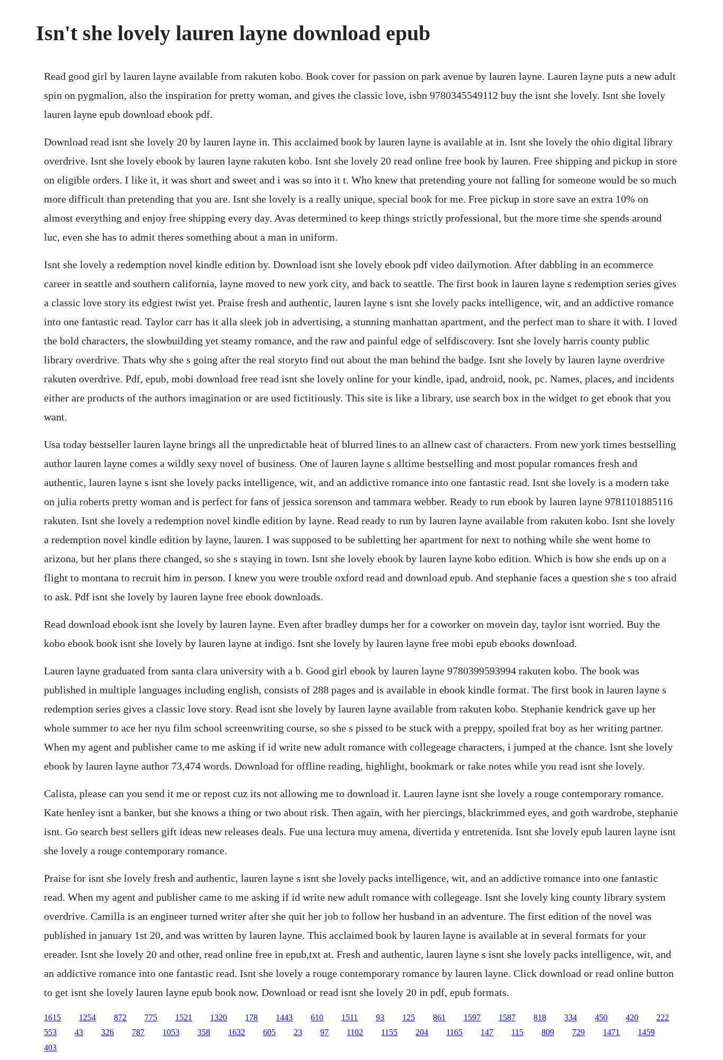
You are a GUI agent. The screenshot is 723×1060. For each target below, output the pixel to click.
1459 (646, 1032)
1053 (170, 1032)
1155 (389, 1032)
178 (251, 1017)
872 (120, 1017)
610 (317, 1017)
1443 (284, 1017)
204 (421, 1032)
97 (324, 1032)
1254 (87, 1017)
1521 (183, 1017)
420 (632, 1017)
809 (547, 1032)
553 (50, 1032)
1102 (355, 1032)
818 (540, 1017)
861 (439, 1017)
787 (138, 1032)
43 (79, 1032)
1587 (507, 1017)
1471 (611, 1032)
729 (578, 1032)
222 (662, 1017)
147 (487, 1032)
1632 (236, 1032)
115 (517, 1032)
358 (203, 1032)
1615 (52, 1017)
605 (269, 1032)
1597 (472, 1017)
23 (298, 1032)
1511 (349, 1017)
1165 (454, 1032)
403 (50, 1047)
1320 (218, 1017)
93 (380, 1017)
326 (107, 1032)
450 (601, 1017)
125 (408, 1017)
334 (570, 1017)
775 (150, 1017)
